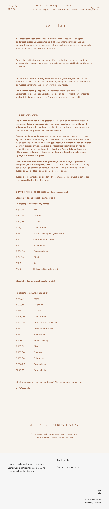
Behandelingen (25, 464)
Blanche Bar (16, 7)
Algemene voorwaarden (68, 467)
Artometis (97, 503)
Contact (40, 464)
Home (11, 464)
